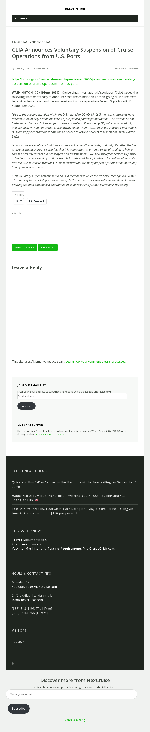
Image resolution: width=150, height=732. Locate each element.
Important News (39, 42)
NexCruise (75, 9)
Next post (47, 247)
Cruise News (19, 42)
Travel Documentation (29, 540)
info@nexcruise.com (41, 587)
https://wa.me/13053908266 (50, 434)
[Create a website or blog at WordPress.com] (13, 663)
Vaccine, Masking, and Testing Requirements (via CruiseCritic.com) (64, 549)
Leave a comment (127, 68)
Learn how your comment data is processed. (96, 361)
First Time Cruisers (27, 544)
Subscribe (26, 406)
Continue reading (75, 720)
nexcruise (42, 68)
